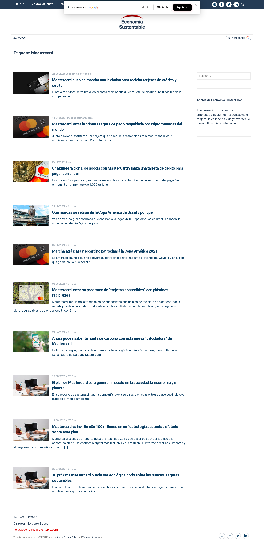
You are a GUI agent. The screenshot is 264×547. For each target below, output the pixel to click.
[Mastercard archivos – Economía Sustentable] (132, 22)
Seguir (182, 7)
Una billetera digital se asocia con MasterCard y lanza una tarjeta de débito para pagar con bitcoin (117, 171)
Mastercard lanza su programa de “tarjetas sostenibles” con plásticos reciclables (110, 292)
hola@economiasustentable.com (35, 529)
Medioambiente (42, 4)
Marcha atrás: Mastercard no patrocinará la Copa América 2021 (105, 251)
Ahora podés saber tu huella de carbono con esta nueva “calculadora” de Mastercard (112, 341)
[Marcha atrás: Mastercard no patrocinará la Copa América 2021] (31, 264)
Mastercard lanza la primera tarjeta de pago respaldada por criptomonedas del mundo (117, 126)
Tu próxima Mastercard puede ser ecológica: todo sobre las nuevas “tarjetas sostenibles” (115, 477)
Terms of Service (90, 537)
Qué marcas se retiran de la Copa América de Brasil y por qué (102, 212)
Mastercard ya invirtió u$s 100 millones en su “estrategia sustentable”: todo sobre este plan (115, 429)
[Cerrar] (195, 5)
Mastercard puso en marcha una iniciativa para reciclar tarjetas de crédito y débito (114, 82)
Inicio (20, 4)
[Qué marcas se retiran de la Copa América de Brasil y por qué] (31, 225)
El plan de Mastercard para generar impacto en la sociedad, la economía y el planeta (114, 385)
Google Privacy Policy (66, 537)
